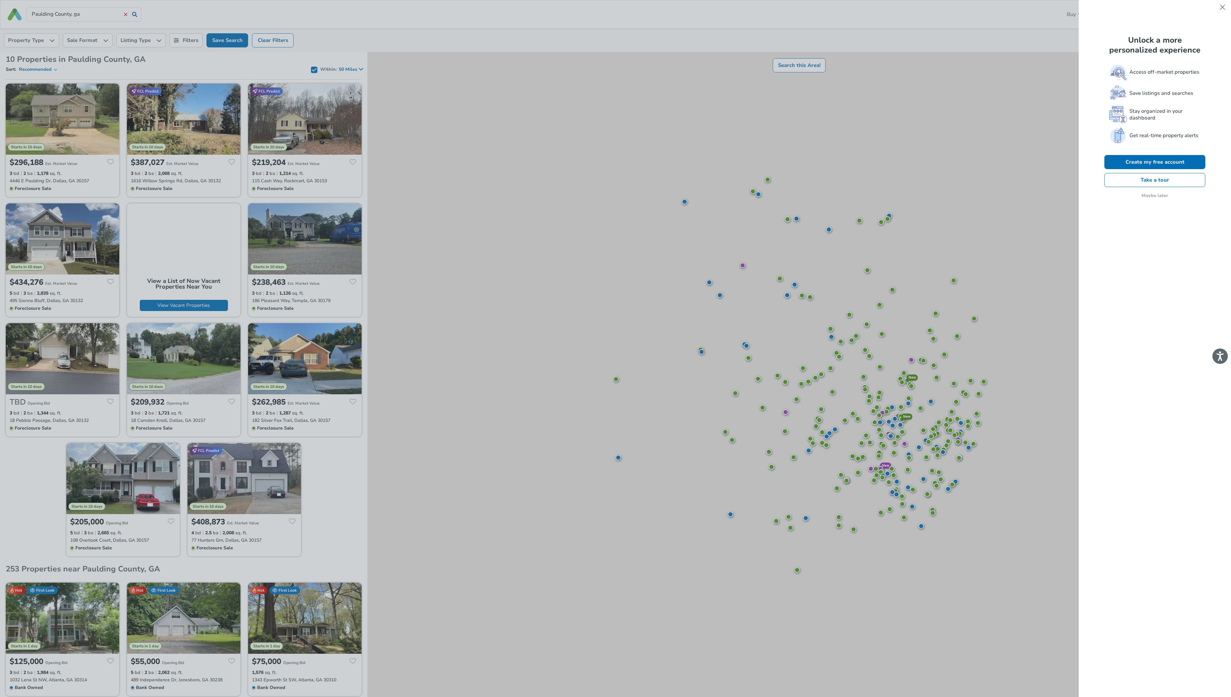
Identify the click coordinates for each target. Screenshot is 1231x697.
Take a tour (1155, 180)
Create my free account (1155, 162)
